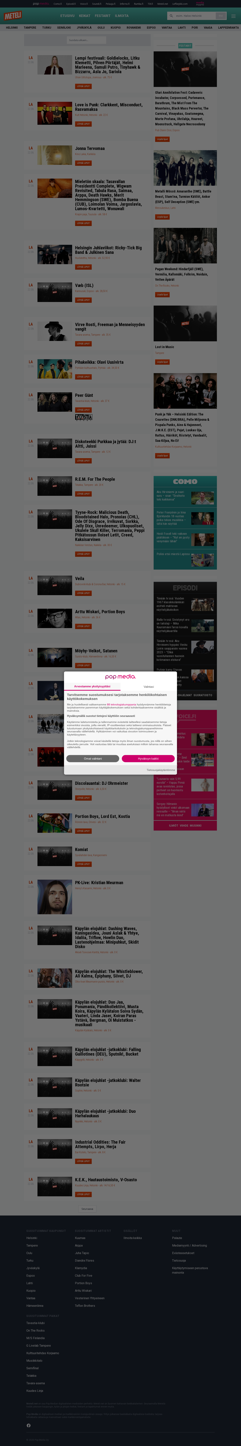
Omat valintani (93, 758)
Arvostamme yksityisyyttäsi (92, 686)
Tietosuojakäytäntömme (161, 769)
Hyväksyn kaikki (148, 758)
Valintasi (149, 686)
